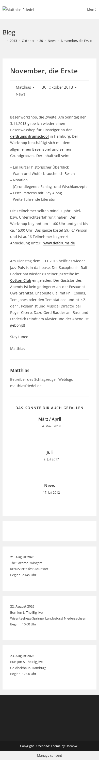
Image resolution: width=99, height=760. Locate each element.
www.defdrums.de (59, 243)
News (20, 94)
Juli (50, 452)
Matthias (23, 87)
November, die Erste (76, 40)
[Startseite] (4, 40)
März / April (49, 419)
